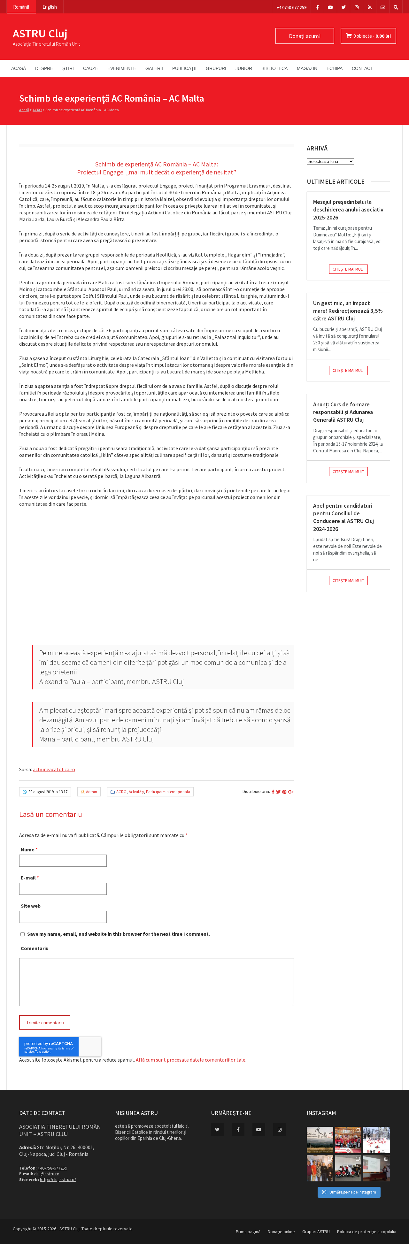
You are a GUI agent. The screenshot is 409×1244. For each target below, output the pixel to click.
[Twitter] (343, 6)
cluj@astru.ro (46, 1174)
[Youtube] (330, 6)
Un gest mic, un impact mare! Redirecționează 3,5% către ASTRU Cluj (348, 310)
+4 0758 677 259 (291, 7)
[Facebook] (317, 6)
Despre (44, 68)
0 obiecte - (372, 36)
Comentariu (35, 948)
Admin (91, 792)
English (49, 7)
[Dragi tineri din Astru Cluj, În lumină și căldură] (376, 1140)
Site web (31, 905)
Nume (28, 849)
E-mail (28, 877)
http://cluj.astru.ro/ (58, 1179)
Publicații (184, 68)
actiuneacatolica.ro (54, 769)
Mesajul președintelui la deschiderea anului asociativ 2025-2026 (348, 209)
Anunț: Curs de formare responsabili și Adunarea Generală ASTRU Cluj (343, 412)
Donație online (281, 1231)
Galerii (154, 68)
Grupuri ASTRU (316, 1231)
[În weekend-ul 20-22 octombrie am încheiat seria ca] (348, 1168)
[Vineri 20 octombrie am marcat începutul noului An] (376, 1168)
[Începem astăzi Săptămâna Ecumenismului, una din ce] (320, 1140)
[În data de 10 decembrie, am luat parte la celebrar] (348, 1140)
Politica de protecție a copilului (366, 1231)
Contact (362, 68)
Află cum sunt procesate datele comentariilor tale (190, 1059)
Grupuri (216, 68)
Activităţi (136, 792)
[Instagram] (356, 6)
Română (21, 7)
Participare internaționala (168, 792)
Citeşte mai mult (348, 269)
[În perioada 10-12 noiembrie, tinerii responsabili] (320, 1168)
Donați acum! (305, 36)
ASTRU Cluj (40, 33)
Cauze (90, 68)
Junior (243, 68)
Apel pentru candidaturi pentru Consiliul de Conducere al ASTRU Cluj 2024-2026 (343, 517)
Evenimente (121, 68)
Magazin (307, 68)
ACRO (37, 109)
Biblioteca (274, 68)
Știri (68, 68)
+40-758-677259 (52, 1168)
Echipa (335, 68)
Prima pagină (248, 1231)
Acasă (18, 68)
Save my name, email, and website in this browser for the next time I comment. (118, 934)
